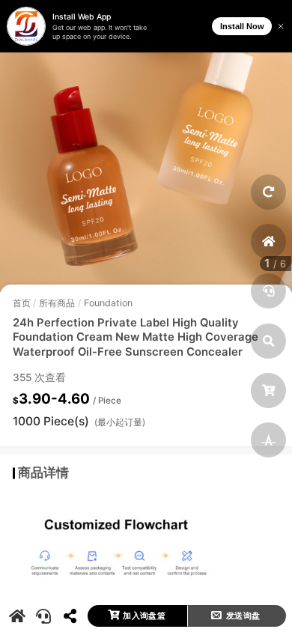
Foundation (108, 303)
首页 (22, 303)
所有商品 (57, 303)
